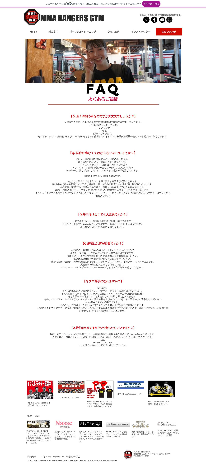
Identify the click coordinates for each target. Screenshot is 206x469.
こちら (90, 345)
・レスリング (103, 127)
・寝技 (103, 130)
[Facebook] (154, 20)
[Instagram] (146, 20)
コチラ (42, 405)
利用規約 (31, 456)
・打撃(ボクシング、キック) (103, 125)
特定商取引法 (73, 456)
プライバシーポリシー (52, 456)
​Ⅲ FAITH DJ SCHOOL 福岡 (168, 430)
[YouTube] (162, 20)
